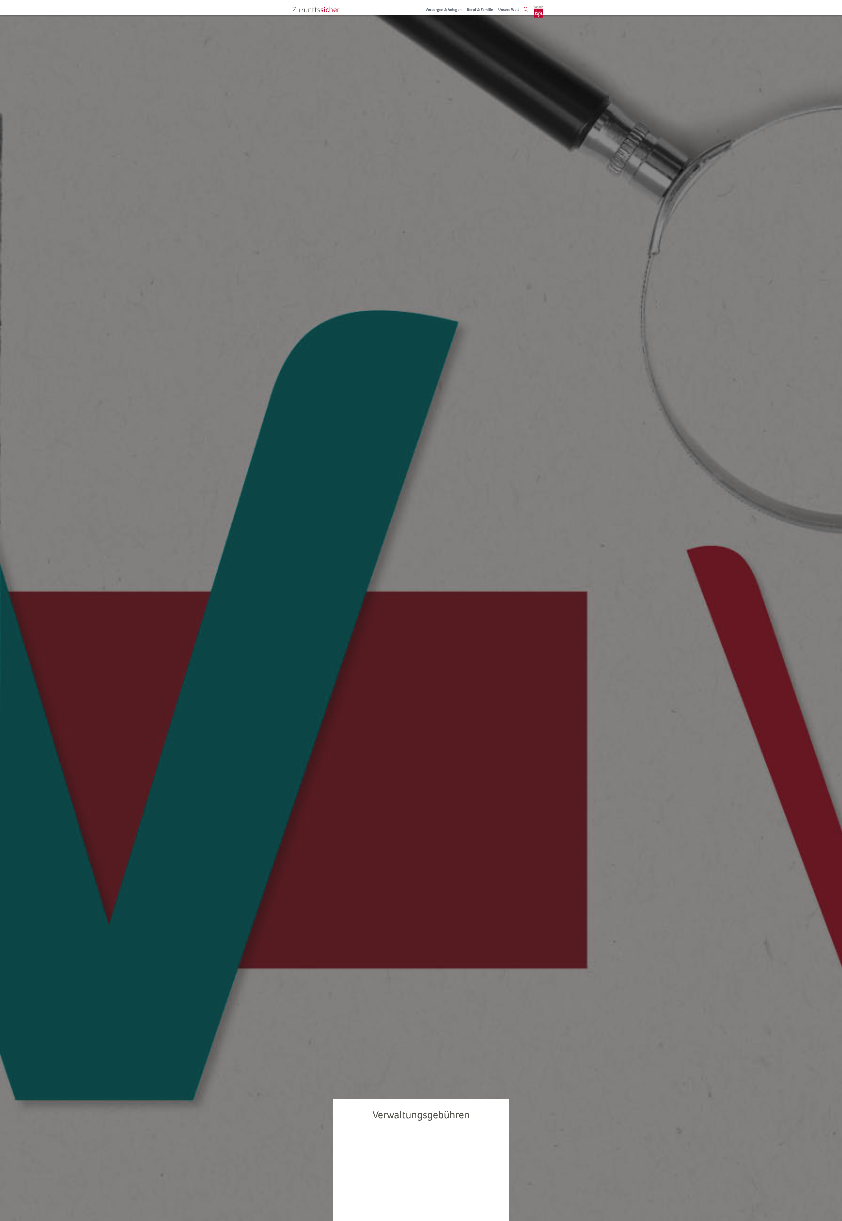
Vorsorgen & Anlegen (444, 9)
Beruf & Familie (480, 9)
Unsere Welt (508, 9)
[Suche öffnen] (526, 9)
